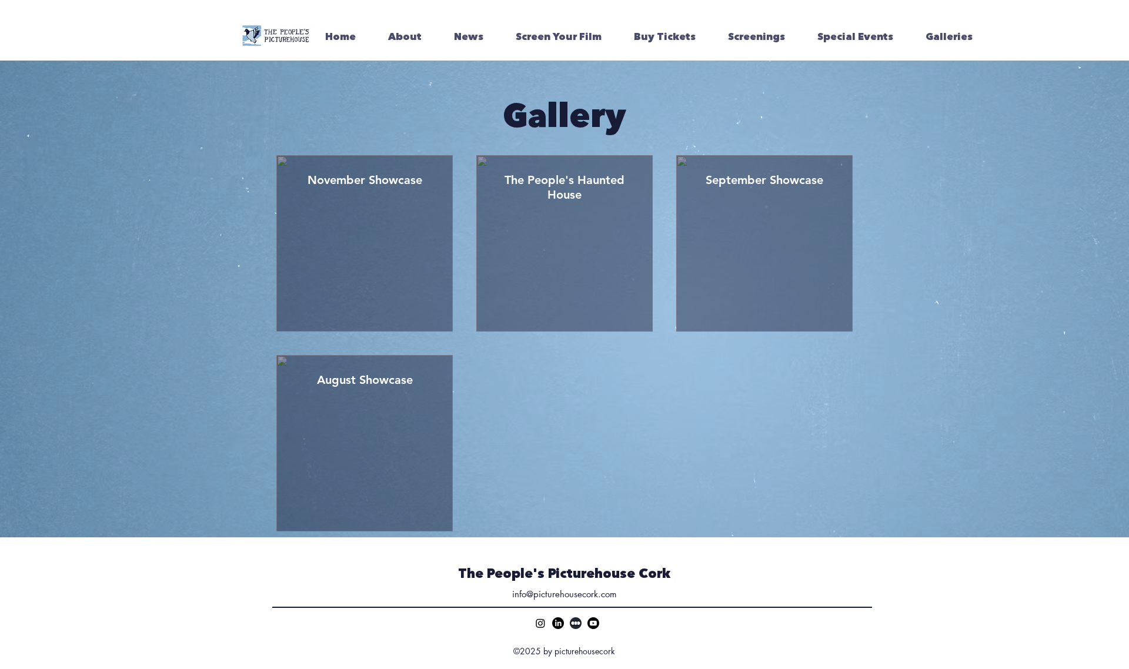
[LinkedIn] (558, 623)
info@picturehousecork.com (564, 594)
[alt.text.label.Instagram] (540, 623)
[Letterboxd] (576, 623)
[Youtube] (593, 623)
